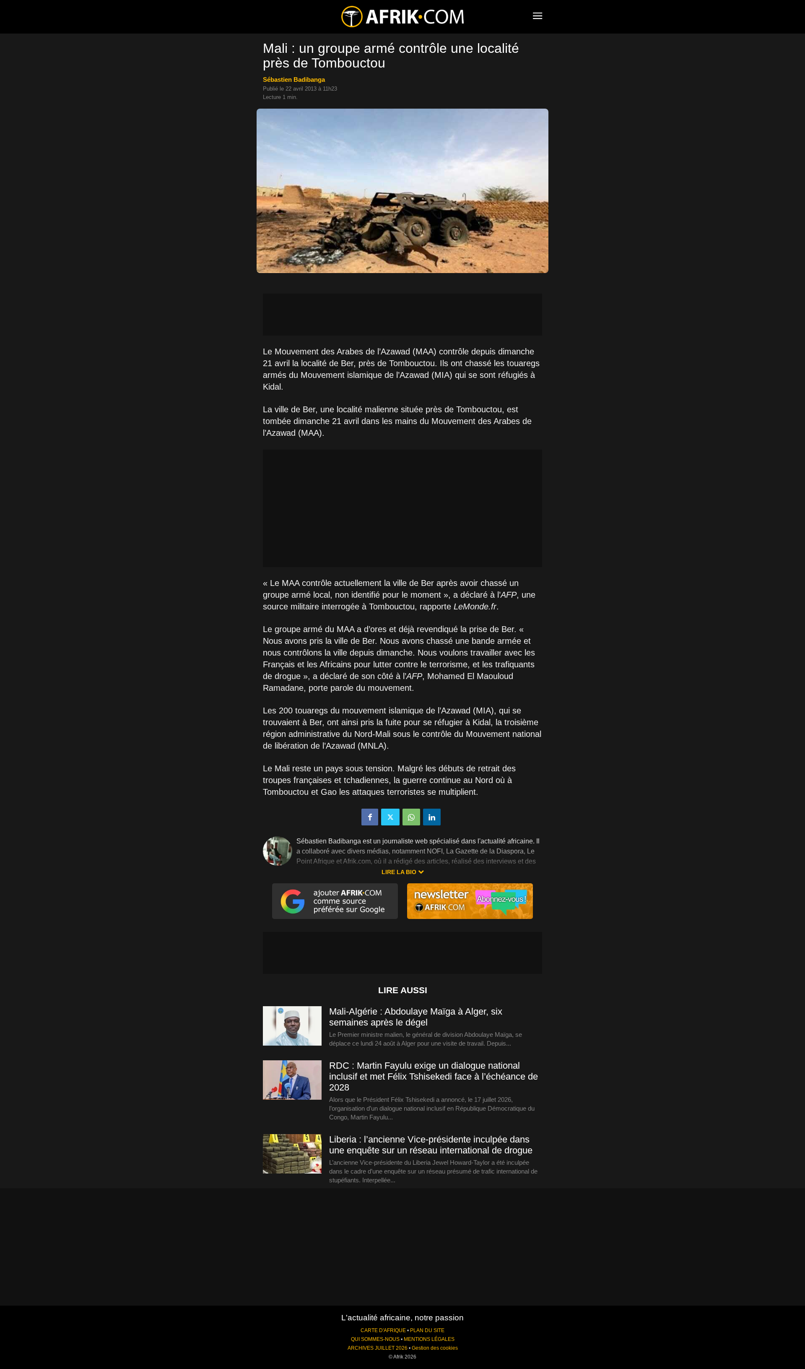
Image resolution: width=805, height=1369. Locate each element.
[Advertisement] (402, 315)
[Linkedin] (432, 817)
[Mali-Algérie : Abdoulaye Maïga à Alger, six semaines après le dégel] (292, 1026)
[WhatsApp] (411, 817)
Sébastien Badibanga (294, 79)
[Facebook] (369, 817)
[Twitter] (390, 817)
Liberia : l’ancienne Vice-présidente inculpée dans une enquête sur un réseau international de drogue (430, 1145)
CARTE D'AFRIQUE (383, 1330)
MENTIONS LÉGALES (429, 1339)
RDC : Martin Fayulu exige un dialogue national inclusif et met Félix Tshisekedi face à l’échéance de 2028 (433, 1076)
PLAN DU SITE (427, 1330)
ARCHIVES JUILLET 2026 (378, 1348)
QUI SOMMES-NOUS (375, 1339)
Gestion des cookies (435, 1348)
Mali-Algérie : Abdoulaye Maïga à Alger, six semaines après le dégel (415, 1017)
